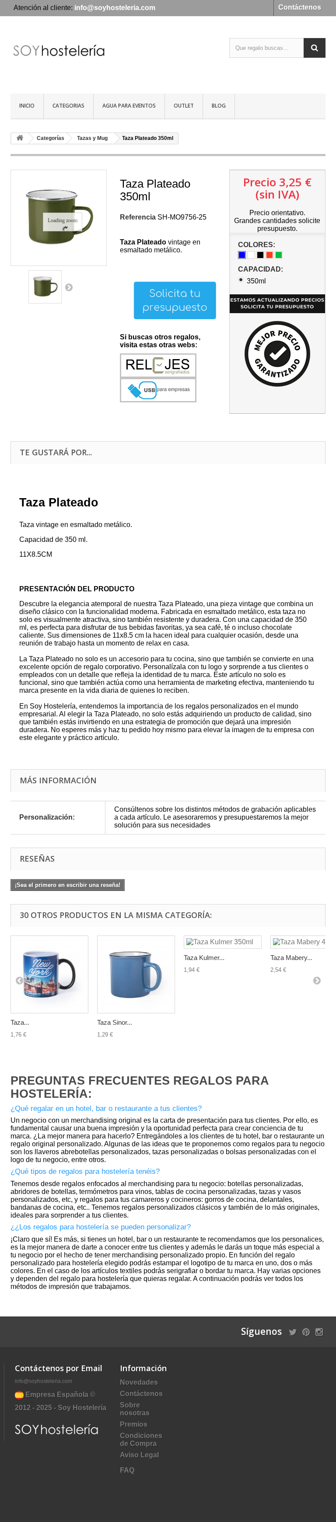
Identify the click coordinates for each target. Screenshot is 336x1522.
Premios (133, 1424)
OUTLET (184, 105)
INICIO (27, 105)
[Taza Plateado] (45, 287)
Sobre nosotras (135, 1409)
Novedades (139, 1382)
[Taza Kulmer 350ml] (223, 942)
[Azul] (242, 255)
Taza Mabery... (291, 957)
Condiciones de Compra (141, 1439)
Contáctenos (299, 7)
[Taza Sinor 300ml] (136, 974)
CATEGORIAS (68, 105)
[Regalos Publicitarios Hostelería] (58, 58)
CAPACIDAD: (261, 269)
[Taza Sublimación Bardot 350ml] (49, 974)
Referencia (138, 217)
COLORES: (257, 244)
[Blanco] (251, 255)
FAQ (127, 1470)
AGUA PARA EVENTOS (129, 105)
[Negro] (260, 255)
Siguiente (68, 287)
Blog (219, 105)
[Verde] (279, 255)
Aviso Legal (139, 1455)
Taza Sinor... (114, 1022)
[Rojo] (269, 255)
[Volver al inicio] (19, 138)
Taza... (19, 1022)
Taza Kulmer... (204, 957)
